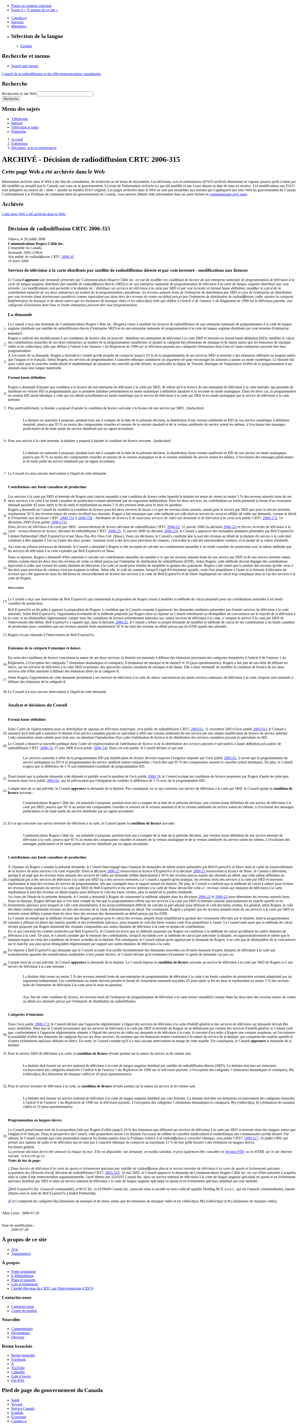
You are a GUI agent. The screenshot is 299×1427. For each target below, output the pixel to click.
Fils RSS (17, 1380)
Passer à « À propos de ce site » (34, 10)
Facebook (18, 1359)
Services (17, 22)
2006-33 (67, 257)
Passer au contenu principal (31, 6)
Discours (17, 1337)
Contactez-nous (22, 1307)
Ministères (18, 26)
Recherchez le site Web (19, 94)
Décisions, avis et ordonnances (34, 148)
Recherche (11, 99)
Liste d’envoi (21, 1376)
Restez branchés (23, 1355)
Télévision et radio (25, 127)
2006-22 (173, 527)
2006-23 (114, 531)
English (26, 46)
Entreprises (19, 144)
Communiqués (22, 1329)
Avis (14, 1249)
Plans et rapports (23, 1280)
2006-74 (46, 748)
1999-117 (251, 1138)
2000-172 (270, 518)
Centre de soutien (24, 1311)
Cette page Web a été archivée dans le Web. (34, 214)
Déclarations (20, 1333)
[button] (24, 66)
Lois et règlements (24, 1284)
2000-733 (67, 518)
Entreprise (18, 131)
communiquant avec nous (228, 194)
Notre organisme (23, 1272)
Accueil (17, 139)
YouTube (18, 1368)
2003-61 (197, 729)
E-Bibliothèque (22, 1276)
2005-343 (112, 1173)
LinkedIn (18, 1372)
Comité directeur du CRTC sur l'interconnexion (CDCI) (52, 1288)
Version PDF (235, 1152)
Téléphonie (19, 119)
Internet (16, 123)
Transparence (21, 1254)
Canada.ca (19, 18)
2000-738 (85, 518)
